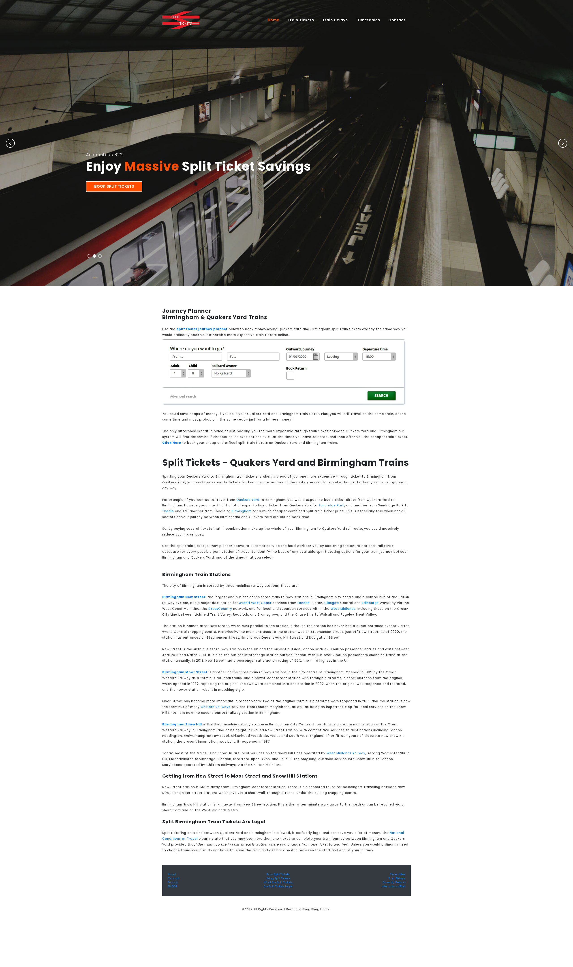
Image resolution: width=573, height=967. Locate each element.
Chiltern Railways (215, 707)
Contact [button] (397, 20)
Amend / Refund (394, 882)
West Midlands (343, 609)
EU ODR (172, 886)
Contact (173, 878)
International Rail (393, 886)
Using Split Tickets (278, 878)
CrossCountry (220, 609)
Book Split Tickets (114, 186)
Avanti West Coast (255, 603)
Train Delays (396, 878)
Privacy (173, 882)
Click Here (171, 443)
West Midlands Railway (346, 753)
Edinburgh (370, 603)
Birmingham (242, 511)
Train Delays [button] (335, 20)
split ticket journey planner (202, 329)
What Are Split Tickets (278, 882)
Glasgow (331, 603)
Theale (168, 511)
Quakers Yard (247, 500)
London (303, 603)
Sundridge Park (331, 505)
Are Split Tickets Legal (278, 886)
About (172, 874)
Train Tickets (301, 20)
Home (275, 20)
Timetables (368, 20)
